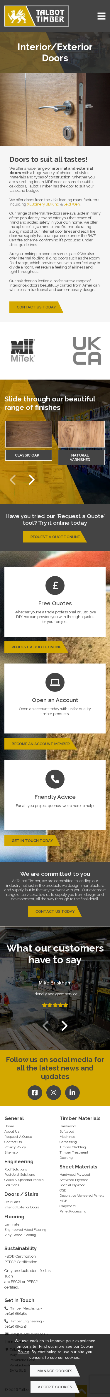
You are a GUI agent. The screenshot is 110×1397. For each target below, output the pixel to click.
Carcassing (68, 1142)
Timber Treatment (74, 1152)
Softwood (67, 1131)
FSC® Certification (20, 1256)
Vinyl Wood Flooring (20, 1235)
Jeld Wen (72, 204)
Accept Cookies (55, 1387)
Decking (66, 1158)
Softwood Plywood (74, 1180)
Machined (67, 1137)
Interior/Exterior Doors (21, 1207)
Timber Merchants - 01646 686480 (23, 1311)
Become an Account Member (41, 744)
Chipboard (68, 1206)
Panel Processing (73, 1211)
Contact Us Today (36, 307)
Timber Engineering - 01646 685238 (24, 1323)
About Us (11, 1131)
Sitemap (11, 1152)
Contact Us (13, 1142)
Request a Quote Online (55, 537)
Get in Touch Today (32, 840)
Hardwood (68, 1126)
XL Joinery (36, 204)
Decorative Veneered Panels (82, 1196)
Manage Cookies (55, 1371)
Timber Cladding (73, 1147)
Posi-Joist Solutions (19, 1175)
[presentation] (13, 480)
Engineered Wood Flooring (25, 1230)
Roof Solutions (15, 1169)
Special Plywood (72, 1185)
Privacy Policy (15, 1147)
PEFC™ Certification (20, 1262)
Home (9, 1126)
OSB (63, 1190)
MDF (63, 1201)
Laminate (11, 1224)
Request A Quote (18, 1137)
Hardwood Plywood (75, 1175)
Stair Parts (12, 1202)
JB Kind (52, 204)
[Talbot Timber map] (83, 1282)
